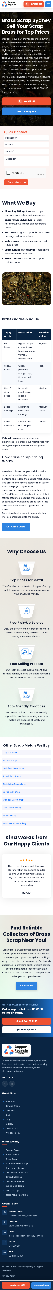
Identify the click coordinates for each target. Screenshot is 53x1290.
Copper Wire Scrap (13, 799)
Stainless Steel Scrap (14, 768)
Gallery (9, 1124)
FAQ (8, 1119)
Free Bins (10, 1110)
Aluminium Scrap (12, 776)
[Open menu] (48, 4)
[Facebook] (5, 1084)
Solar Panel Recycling (14, 823)
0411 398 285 (15, 1246)
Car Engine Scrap (12, 807)
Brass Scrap (12, 1159)
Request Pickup (41, 1285)
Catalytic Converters (14, 784)
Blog (8, 1115)
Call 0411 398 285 (17, 1285)
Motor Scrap (9, 815)
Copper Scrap (10, 752)
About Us (10, 1101)
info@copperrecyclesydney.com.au (26, 1235)
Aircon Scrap (10, 760)
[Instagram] (12, 1084)
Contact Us (12, 1128)
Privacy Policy (13, 1132)
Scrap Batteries (11, 791)
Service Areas (13, 1106)
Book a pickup (28, 1029)
